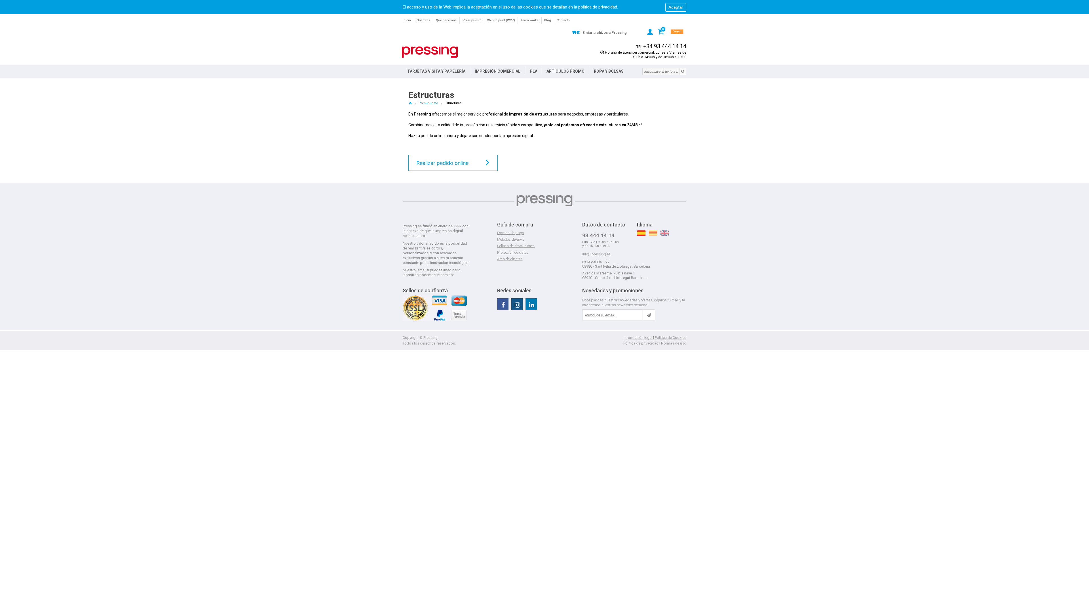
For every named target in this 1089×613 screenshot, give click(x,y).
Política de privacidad (641, 343)
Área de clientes (509, 259)
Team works (530, 20)
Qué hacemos (446, 20)
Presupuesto (472, 20)
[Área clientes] (650, 32)
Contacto (563, 20)
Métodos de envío (510, 239)
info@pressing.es (596, 254)
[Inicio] (410, 103)
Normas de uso (673, 343)
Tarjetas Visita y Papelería (436, 71)
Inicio (407, 20)
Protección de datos (512, 252)
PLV (533, 71)
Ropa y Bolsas (609, 71)
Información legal (638, 337)
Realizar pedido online (442, 163)
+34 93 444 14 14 (664, 46)
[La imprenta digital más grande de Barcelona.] (430, 52)
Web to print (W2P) (501, 20)
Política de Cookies (670, 337)
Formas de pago (510, 233)
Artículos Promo (565, 71)
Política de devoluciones (516, 246)
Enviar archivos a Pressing (605, 32)
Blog (547, 20)
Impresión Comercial (497, 71)
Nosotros (423, 20)
